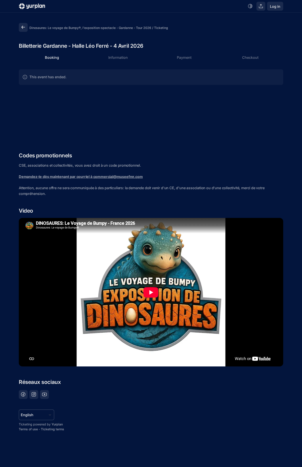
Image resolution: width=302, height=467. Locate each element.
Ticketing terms (52, 429)
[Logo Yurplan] (32, 7)
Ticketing (161, 28)
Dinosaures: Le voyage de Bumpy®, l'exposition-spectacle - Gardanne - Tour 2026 (90, 28)
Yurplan (57, 424)
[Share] (260, 6)
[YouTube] (44, 394)
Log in (275, 6)
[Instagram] (33, 394)
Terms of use (28, 429)
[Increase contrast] (250, 6)
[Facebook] (23, 394)
